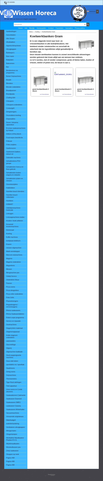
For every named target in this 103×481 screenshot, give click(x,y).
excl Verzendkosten (44, 94)
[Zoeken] (87, 24)
